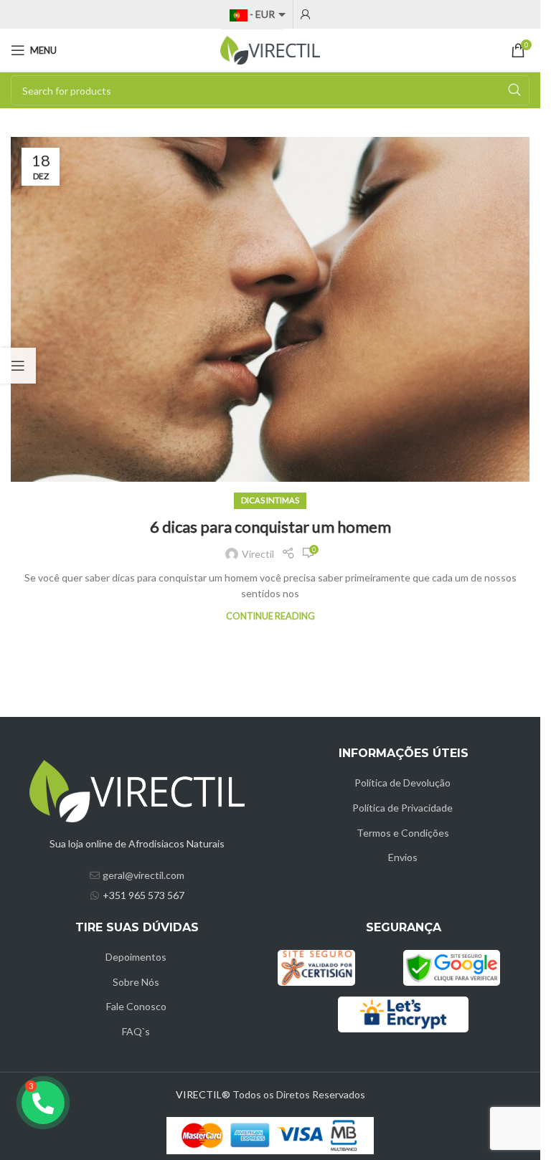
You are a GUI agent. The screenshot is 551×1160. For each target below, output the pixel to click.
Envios (403, 857)
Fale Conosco (136, 1006)
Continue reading (270, 616)
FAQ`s (136, 1031)
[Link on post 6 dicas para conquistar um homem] (270, 309)
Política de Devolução (402, 782)
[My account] (305, 14)
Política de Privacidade (402, 808)
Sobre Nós (136, 982)
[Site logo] (270, 49)
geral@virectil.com (143, 875)
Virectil (258, 554)
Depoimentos (135, 957)
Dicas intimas (270, 500)
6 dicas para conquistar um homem (270, 526)
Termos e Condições (403, 833)
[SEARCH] (514, 90)
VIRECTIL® (203, 1094)
